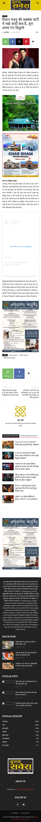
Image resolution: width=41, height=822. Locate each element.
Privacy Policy (25, 813)
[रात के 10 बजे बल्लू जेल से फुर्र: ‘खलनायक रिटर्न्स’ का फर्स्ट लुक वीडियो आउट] (8, 488)
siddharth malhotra (9, 358)
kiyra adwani (13, 355)
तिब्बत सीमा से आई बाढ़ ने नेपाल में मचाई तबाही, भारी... (25, 643)
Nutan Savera (24, 355)
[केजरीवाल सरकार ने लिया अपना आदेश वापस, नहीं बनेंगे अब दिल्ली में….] (8, 705)
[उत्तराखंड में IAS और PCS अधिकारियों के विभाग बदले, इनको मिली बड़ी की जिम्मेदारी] (8, 666)
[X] (19, 41)
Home (4, 13)
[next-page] (7, 507)
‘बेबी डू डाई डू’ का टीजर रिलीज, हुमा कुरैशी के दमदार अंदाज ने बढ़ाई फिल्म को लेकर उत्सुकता (27, 477)
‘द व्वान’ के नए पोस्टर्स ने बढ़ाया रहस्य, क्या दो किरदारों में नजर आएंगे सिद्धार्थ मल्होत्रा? (27, 455)
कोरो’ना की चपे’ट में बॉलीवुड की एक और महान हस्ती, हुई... (26, 683)
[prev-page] (3, 507)
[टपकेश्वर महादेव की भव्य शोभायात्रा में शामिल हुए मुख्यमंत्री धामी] (8, 656)
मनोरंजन (10, 13)
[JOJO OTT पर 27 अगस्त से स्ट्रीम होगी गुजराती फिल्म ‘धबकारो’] (8, 445)
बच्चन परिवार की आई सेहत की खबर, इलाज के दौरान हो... (26, 693)
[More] (33, 41)
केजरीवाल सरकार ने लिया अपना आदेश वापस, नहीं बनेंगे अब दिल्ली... (26, 704)
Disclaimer (15, 813)
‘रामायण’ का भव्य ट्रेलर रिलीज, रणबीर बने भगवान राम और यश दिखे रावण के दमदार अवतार (26, 466)
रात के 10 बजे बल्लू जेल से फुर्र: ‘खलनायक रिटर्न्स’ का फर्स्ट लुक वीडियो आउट (26, 488)
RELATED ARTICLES (11, 436)
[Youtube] (23, 804)
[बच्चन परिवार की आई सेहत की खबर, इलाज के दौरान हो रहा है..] (8, 695)
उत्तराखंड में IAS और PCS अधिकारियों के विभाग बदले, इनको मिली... (26, 665)
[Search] (38, 3)
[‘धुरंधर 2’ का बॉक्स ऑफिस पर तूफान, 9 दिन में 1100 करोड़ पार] (8, 499)
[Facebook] (12, 41)
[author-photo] (20, 417)
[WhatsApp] (5, 41)
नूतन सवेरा (6, 32)
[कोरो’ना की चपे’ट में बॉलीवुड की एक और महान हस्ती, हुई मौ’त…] (8, 683)
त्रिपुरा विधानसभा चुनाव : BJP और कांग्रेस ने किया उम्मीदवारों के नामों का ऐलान (10, 392)
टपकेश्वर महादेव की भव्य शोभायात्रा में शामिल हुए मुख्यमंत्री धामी (26, 654)
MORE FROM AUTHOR (29, 436)
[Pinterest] (26, 41)
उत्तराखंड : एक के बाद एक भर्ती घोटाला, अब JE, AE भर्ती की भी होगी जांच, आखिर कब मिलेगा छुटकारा (30, 393)
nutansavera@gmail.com (25, 789)
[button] (4, 3)
